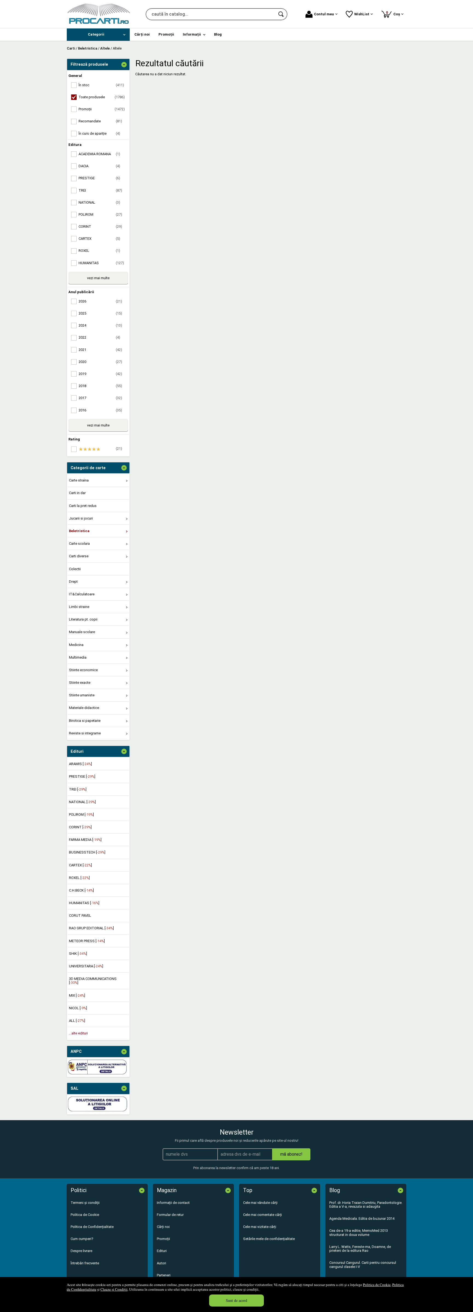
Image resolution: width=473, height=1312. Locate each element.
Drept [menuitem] (73, 581)
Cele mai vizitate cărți (259, 1227)
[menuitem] (98, 34)
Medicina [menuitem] (76, 645)
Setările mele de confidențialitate (269, 1239)
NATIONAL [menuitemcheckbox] (99, 202)
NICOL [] (78, 1008)
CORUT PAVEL (80, 915)
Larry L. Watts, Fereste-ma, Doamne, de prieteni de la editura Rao (360, 1249)
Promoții (163, 1239)
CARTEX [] (80, 865)
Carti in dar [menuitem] (77, 493)
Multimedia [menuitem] (77, 657)
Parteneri (164, 1275)
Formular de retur (170, 1215)
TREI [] (77, 789)
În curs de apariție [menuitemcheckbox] (99, 133)
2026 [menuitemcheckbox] (100, 301)
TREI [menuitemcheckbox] (100, 190)
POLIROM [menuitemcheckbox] (100, 214)
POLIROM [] (81, 814)
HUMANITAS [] (84, 903)
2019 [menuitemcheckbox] (100, 374)
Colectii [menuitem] (75, 569)
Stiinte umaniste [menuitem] (81, 695)
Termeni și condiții (85, 1203)
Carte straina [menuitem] (79, 480)
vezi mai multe (98, 278)
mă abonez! (291, 1154)
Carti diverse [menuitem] (78, 556)
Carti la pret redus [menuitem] (83, 506)
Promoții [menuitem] (166, 34)
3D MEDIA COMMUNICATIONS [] (93, 981)
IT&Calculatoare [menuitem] (81, 594)
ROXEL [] (79, 878)
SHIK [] (78, 953)
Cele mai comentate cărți (262, 1215)
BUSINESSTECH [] (87, 852)
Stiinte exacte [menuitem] (79, 682)
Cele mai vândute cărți (260, 1203)
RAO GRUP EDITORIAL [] (91, 928)
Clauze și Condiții (114, 1289)
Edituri (162, 1251)
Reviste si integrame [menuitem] (85, 733)
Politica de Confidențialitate (92, 1227)
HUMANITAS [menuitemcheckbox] (101, 263)
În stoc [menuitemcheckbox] (101, 85)
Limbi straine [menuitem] (79, 607)
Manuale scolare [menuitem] (82, 632)
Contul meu (324, 14)
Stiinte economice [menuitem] (83, 670)
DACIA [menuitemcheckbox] (99, 166)
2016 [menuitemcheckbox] (100, 410)
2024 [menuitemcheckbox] (100, 325)
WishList (361, 14)
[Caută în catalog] (281, 14)
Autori (161, 1263)
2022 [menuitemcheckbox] (99, 337)
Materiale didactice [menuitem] (84, 708)
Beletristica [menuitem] (79, 531)
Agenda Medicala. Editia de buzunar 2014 (361, 1218)
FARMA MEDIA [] (85, 840)
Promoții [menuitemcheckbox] (102, 109)
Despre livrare (81, 1251)
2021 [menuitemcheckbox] (100, 350)
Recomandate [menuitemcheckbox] (100, 121)
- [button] (124, 64)
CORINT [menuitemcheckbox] (100, 226)
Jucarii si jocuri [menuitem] (81, 518)
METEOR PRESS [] (87, 941)
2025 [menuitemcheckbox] (100, 313)
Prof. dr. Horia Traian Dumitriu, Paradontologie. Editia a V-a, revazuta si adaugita (365, 1205)
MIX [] (77, 995)
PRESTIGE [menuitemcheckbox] (99, 178)
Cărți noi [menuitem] (142, 34)
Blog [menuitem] (218, 34)
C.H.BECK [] (81, 890)
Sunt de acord (236, 1300)
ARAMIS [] (80, 764)
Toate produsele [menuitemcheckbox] (102, 97)
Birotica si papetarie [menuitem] (84, 721)
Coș (394, 13)
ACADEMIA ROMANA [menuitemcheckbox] (99, 154)
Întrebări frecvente (85, 1263)
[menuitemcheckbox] (99, 449)
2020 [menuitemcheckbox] (100, 362)
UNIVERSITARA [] (86, 966)
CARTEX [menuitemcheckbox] (99, 239)
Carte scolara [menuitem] (79, 543)
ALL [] (77, 1021)
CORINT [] (80, 827)
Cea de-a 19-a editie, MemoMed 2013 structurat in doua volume (358, 1232)
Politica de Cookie (377, 1284)
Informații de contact (173, 1203)
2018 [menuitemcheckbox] (100, 386)
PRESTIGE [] (82, 776)
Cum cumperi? (82, 1239)
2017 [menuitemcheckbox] (100, 398)
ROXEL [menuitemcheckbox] (99, 251)
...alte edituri (78, 1033)
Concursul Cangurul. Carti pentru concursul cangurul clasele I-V (362, 1264)
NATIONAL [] (82, 802)
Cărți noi (163, 1227)
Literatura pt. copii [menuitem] (83, 619)
